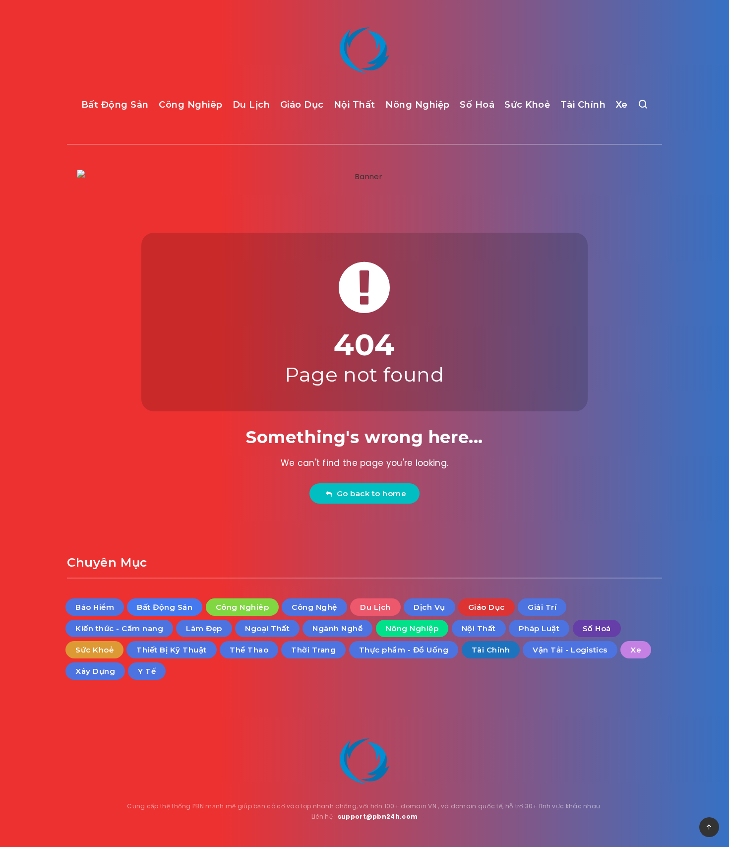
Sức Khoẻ (527, 104)
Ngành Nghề (337, 628)
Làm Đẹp (204, 628)
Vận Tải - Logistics (570, 649)
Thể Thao (249, 649)
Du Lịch (251, 104)
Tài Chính (583, 104)
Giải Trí (542, 607)
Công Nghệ (314, 607)
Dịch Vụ (429, 607)
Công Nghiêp (191, 104)
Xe (622, 104)
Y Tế (147, 671)
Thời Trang (313, 649)
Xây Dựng (95, 671)
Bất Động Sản (115, 104)
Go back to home (369, 493)
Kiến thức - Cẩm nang (119, 628)
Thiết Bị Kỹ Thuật (171, 649)
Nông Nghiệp (417, 104)
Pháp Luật (539, 628)
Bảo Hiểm (94, 607)
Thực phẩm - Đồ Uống (404, 649)
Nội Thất (354, 104)
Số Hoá (477, 104)
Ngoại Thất (267, 628)
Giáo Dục (302, 104)
